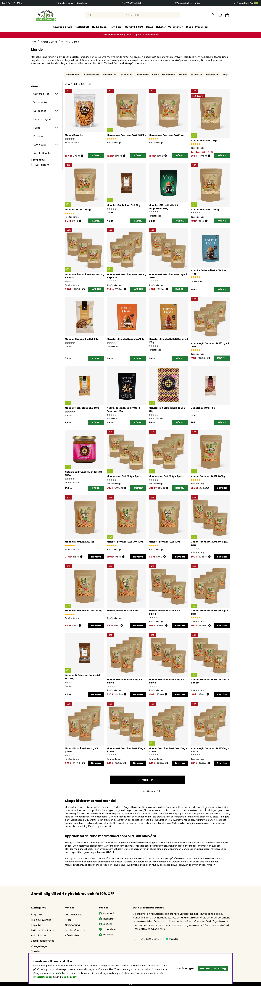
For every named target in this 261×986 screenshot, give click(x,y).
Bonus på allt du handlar (188, 3)
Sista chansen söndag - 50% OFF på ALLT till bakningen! (130, 34)
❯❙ (158, 791)
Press (68, 920)
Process (38, 136)
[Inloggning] (213, 15)
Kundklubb (109, 934)
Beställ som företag (42, 941)
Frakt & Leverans (41, 920)
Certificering (72, 925)
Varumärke (40, 102)
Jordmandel (142, 74)
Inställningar (185, 968)
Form (36, 127)
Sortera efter (41, 94)
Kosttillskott (82, 26)
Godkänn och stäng (213, 968)
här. (59, 973)
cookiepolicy (69, 977)
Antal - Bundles (42, 153)
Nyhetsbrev (110, 929)
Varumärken (175, 26)
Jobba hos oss (73, 914)
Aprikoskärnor (73, 74)
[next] (231, 74)
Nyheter (161, 26)
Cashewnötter (91, 74)
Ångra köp (37, 914)
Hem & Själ (116, 26)
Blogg (189, 26)
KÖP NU (96, 289)
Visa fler (147, 780)
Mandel (75, 41)
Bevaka (222, 488)
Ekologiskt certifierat (246, 3)
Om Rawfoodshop (75, 930)
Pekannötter (212, 74)
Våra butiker (72, 935)
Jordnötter (126, 74)
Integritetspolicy (42, 977)
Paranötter (197, 74)
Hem (33, 41)
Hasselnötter (109, 74)
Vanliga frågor (39, 946)
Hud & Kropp (99, 26)
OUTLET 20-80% (134, 26)
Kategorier (39, 110)
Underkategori (42, 119)
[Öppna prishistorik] (82, 156)
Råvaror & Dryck (62, 26)
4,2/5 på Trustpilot (132, 3)
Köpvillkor (37, 925)
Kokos (155, 74)
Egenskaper (40, 144)
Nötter (64, 41)
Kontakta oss (39, 935)
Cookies (35, 951)
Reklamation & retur (43, 930)
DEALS (149, 26)
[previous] (63, 74)
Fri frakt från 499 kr (14, 3)
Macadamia (169, 74)
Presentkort (202, 26)
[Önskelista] (220, 15)
